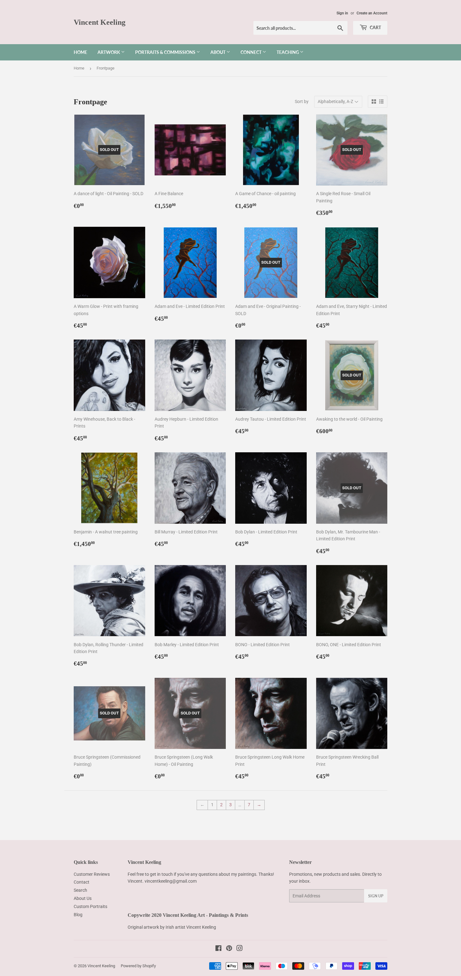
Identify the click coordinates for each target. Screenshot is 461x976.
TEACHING (288, 52)
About (218, 52)
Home (80, 52)
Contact (81, 882)
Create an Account (372, 13)
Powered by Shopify (138, 965)
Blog (78, 914)
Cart (375, 27)
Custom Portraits (90, 906)
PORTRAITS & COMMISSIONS (165, 52)
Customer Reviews (92, 874)
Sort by (302, 101)
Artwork (109, 52)
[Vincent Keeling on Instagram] (239, 949)
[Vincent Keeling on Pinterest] (229, 949)
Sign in (342, 13)
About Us (83, 898)
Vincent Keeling (99, 22)
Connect (251, 52)
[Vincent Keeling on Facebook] (218, 949)
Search (80, 890)
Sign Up (375, 896)
